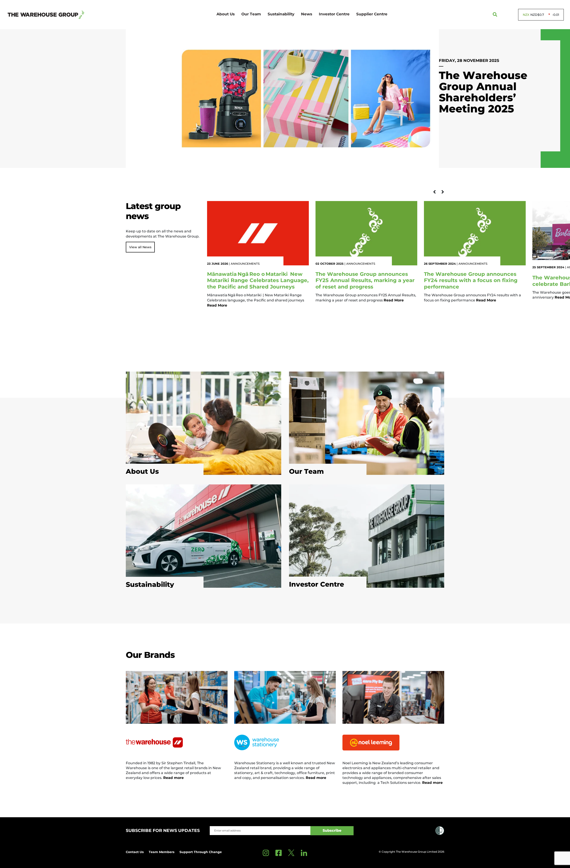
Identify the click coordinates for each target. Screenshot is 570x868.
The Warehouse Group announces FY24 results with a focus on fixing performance (470, 280)
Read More (46, 337)
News (306, 14)
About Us (225, 14)
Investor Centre (334, 14)
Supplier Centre (371, 14)
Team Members (161, 852)
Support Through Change (200, 852)
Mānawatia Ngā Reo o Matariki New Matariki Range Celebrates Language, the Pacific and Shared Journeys (258, 280)
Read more (173, 778)
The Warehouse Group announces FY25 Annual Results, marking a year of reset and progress (365, 280)
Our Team (251, 14)
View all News (140, 247)
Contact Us (135, 852)
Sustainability (281, 14)
